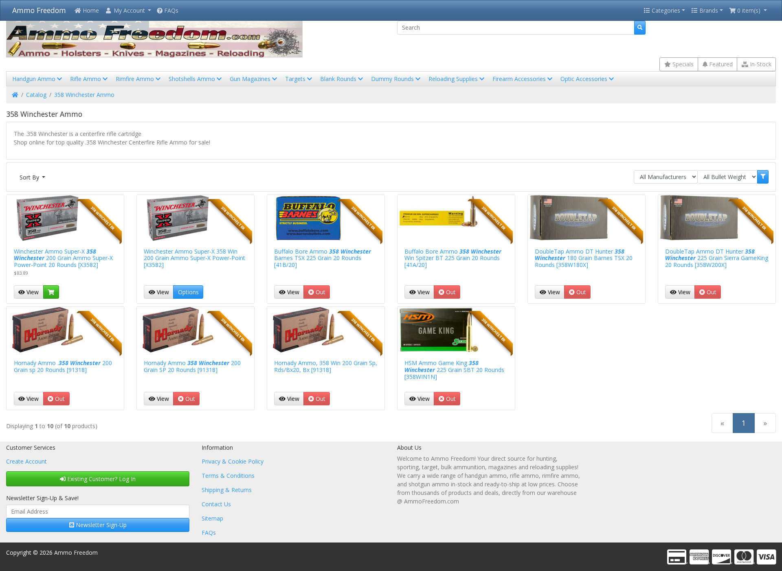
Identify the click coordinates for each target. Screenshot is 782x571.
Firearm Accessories (519, 79)
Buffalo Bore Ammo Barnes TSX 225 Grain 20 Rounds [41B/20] (322, 258)
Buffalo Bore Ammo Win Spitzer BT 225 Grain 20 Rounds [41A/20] (452, 258)
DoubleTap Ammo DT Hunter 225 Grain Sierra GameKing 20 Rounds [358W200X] (716, 258)
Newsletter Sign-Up (100, 525)
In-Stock (759, 64)
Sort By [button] (30, 177)
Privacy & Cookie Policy (233, 461)
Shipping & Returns (227, 490)
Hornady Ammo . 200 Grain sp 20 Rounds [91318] (63, 366)
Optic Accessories (584, 79)
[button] (128, 10)
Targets (296, 79)
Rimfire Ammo (136, 79)
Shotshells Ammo (193, 79)
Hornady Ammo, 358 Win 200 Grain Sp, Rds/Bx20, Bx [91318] (325, 366)
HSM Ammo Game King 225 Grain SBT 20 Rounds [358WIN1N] (454, 370)
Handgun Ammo (34, 79)
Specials (682, 64)
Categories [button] (665, 10)
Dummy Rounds (393, 79)
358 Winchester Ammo (84, 94)
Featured (720, 64)
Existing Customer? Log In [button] (101, 479)
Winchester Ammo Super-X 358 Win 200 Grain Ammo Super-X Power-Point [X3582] (194, 258)
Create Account (26, 461)
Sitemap (212, 518)
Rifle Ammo (86, 79)
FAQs (170, 10)
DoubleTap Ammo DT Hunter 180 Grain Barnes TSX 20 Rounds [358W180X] (584, 258)
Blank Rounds (339, 79)
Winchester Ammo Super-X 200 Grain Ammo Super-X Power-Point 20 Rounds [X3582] (63, 258)
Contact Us (216, 504)
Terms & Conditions (228, 475)
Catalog (36, 94)
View (32, 292)
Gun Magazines (251, 79)
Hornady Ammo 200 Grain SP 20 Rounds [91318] (192, 366)
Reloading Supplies (453, 79)
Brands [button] (708, 10)
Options (188, 292)
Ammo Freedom (39, 10)
